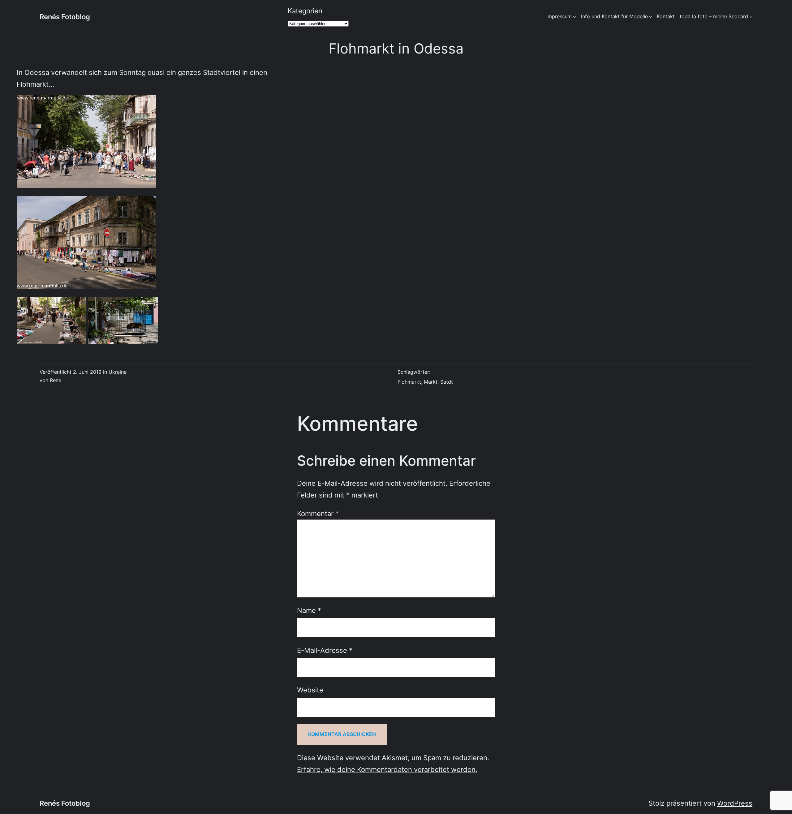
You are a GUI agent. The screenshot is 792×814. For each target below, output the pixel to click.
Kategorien (305, 10)
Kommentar (318, 513)
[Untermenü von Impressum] (574, 16)
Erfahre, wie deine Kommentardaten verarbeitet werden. (387, 769)
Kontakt (666, 16)
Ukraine (118, 372)
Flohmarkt (409, 382)
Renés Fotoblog (65, 16)
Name (309, 610)
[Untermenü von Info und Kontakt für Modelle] (650, 16)
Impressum (559, 16)
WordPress (734, 803)
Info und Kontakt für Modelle (614, 16)
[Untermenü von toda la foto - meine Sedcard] (750, 16)
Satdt (446, 382)
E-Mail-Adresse (324, 650)
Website (310, 690)
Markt (430, 382)
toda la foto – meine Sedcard (714, 16)
